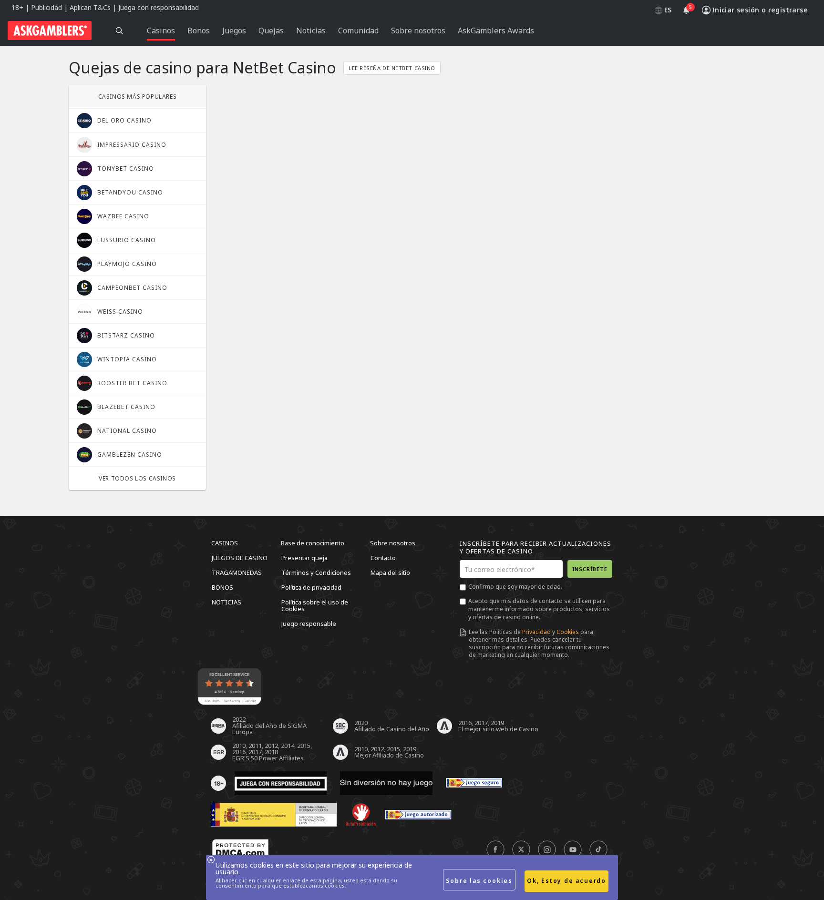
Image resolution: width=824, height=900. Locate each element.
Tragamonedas (237, 572)
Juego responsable (308, 623)
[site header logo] (50, 30)
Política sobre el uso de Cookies (314, 605)
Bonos (222, 587)
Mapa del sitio (390, 572)
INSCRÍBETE (590, 569)
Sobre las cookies (479, 881)
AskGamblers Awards (496, 30)
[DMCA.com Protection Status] (240, 850)
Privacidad (536, 632)
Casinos (224, 543)
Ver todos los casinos (137, 478)
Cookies (567, 632)
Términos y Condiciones (316, 572)
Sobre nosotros (392, 543)
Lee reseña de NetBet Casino (392, 68)
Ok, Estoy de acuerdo (566, 881)
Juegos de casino (240, 557)
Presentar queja (304, 557)
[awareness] (474, 783)
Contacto (383, 557)
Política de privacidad (311, 587)
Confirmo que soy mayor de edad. (515, 587)
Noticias (226, 602)
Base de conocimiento (312, 543)
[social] (495, 849)
